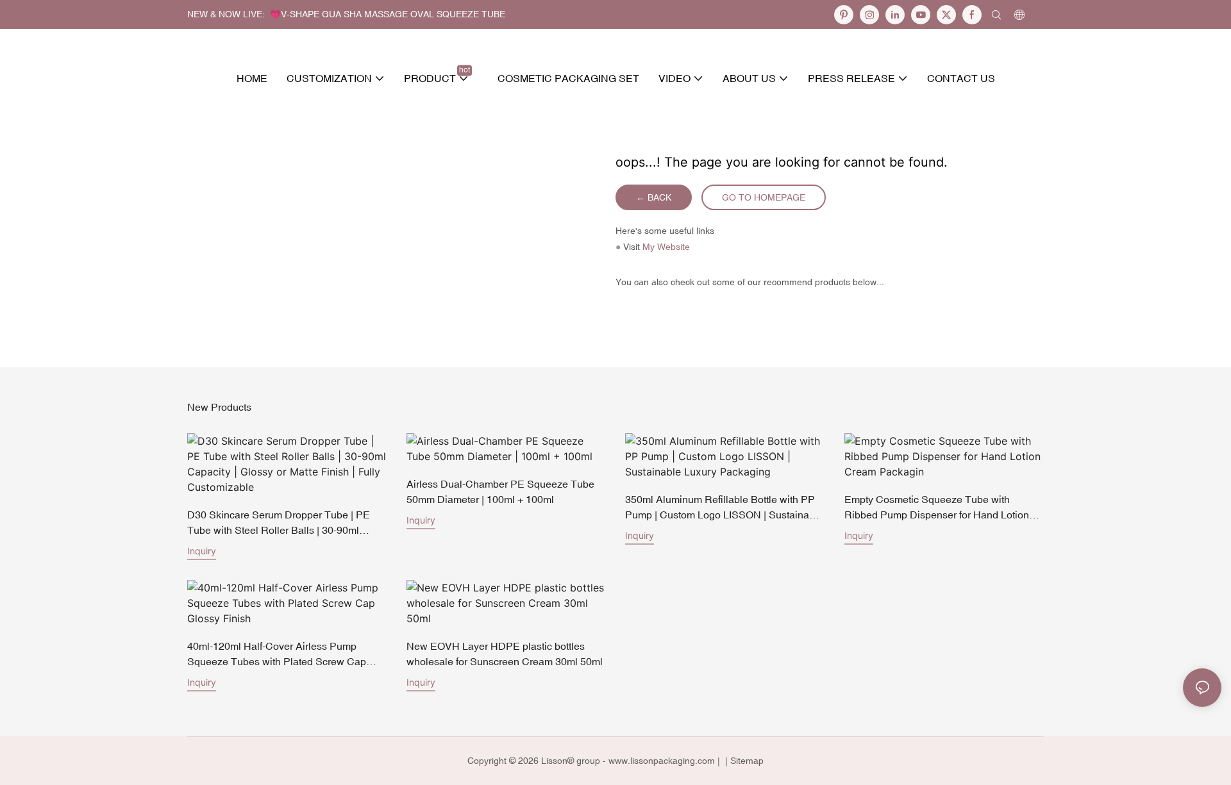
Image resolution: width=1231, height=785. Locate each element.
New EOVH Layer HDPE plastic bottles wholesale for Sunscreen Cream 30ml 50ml (504, 653)
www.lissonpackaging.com (661, 761)
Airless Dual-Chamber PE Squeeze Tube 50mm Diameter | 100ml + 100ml (500, 491)
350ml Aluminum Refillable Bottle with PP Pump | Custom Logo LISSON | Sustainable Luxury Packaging (724, 507)
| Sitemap (743, 761)
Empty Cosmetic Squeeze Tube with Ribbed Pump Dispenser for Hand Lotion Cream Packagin (936, 507)
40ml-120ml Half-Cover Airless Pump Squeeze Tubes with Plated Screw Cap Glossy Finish (276, 654)
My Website (666, 247)
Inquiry (201, 550)
